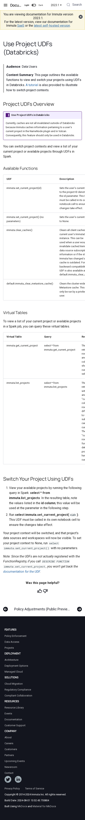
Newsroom (11, 767)
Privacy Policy (12, 788)
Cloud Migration (14, 683)
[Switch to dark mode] (34, 5)
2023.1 (55, 5)
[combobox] (73, 5)
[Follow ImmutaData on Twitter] (8, 780)
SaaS (20, 25)
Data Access (12, 641)
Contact (9, 772)
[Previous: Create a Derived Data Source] (5, 607)
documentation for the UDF (21, 571)
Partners (9, 755)
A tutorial (32, 85)
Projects (9, 647)
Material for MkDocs (44, 806)
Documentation (13, 719)
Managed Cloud (14, 671)
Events (8, 713)
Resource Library (14, 707)
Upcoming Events (15, 761)
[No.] (45, 591)
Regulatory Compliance (18, 689)
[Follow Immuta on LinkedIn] (18, 780)
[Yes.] (39, 591)
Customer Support (15, 725)
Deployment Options (16, 665)
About (8, 737)
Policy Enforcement (15, 635)
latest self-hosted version (52, 25)
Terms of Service (34, 788)
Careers (9, 743)
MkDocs (22, 806)
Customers (11, 749)
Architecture (11, 659)
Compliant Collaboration (18, 695)
